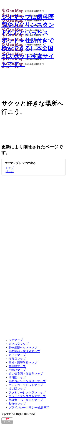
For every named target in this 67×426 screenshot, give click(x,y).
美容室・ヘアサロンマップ (26, 400)
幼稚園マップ (17, 377)
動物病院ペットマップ (23, 347)
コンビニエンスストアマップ (27, 396)
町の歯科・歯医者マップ (24, 351)
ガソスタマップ (19, 343)
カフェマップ (17, 354)
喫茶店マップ (17, 358)
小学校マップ (17, 369)
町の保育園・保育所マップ (26, 373)
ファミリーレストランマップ (27, 392)
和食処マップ (17, 403)
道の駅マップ (17, 388)
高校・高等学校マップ (23, 362)
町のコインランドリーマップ (27, 381)
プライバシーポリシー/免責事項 (29, 407)
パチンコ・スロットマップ (26, 385)
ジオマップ (16, 339)
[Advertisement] (33, 210)
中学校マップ (17, 366)
